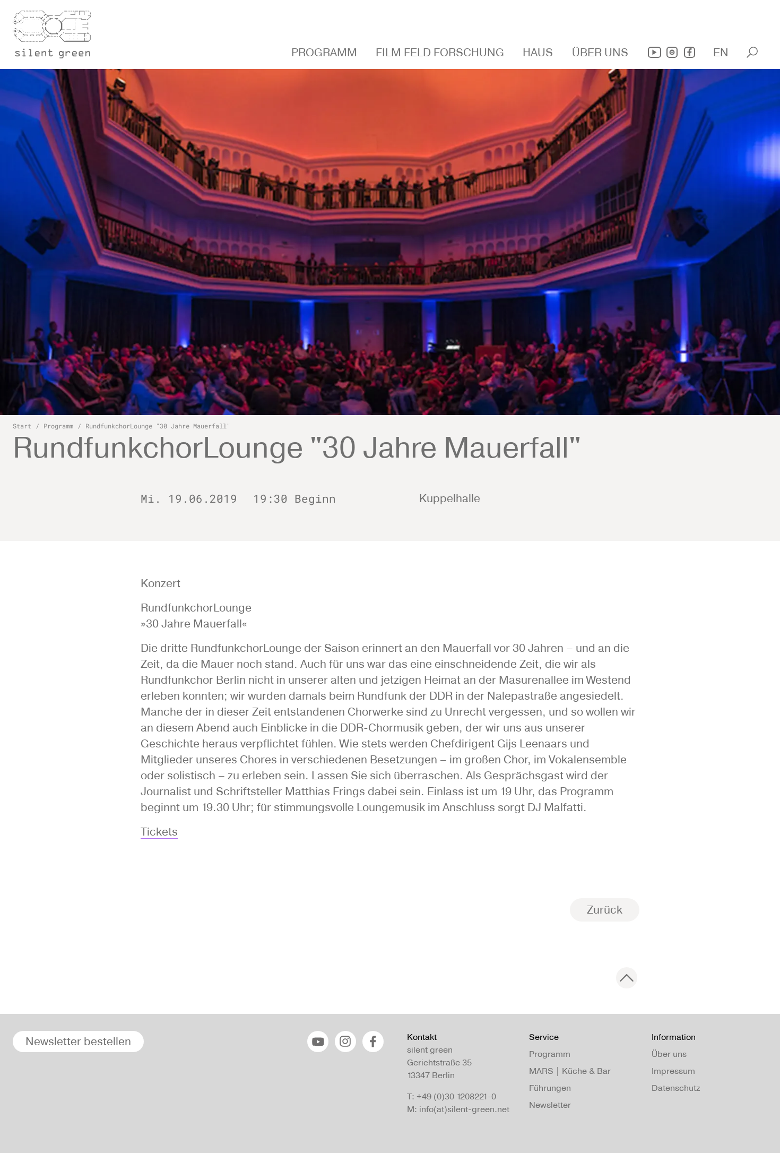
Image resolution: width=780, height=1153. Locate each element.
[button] (325, 52)
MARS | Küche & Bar (570, 1071)
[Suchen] (752, 52)
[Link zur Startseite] (58, 31)
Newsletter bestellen (78, 1041)
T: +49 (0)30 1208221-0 (451, 1096)
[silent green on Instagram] (672, 52)
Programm (58, 425)
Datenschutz (676, 1088)
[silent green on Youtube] (654, 52)
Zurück (604, 909)
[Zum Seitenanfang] (626, 977)
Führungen (550, 1088)
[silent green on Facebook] (689, 52)
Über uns (669, 1054)
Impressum (673, 1071)
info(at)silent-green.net (464, 1109)
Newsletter (550, 1105)
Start (22, 425)
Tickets (159, 831)
